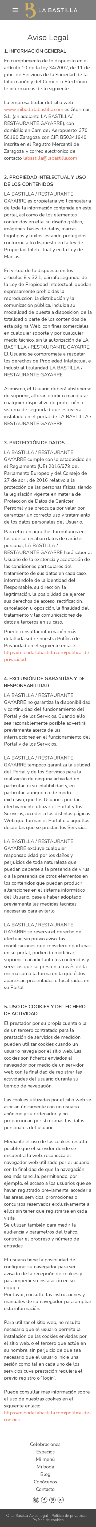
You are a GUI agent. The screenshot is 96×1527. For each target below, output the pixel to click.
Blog (45, 1474)
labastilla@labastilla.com (50, 158)
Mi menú (45, 1459)
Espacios (45, 1452)
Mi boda (45, 1467)
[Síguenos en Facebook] (44, 1499)
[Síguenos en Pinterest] (52, 1499)
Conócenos (45, 1482)
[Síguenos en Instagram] (36, 1499)
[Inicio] (51, 10)
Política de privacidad (69, 1515)
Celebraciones (45, 1444)
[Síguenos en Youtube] (61, 1499)
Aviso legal (38, 1515)
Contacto (45, 1489)
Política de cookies (48, 1519)
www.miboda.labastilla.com (33, 109)
